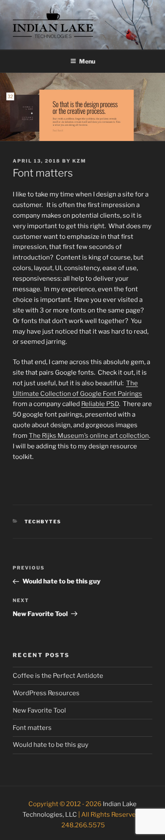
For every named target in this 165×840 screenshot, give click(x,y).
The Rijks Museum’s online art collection (89, 435)
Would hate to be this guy (50, 745)
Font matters (32, 728)
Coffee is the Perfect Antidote (58, 676)
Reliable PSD (100, 404)
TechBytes (43, 522)
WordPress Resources (46, 693)
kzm (79, 161)
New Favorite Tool (39, 710)
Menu (87, 61)
